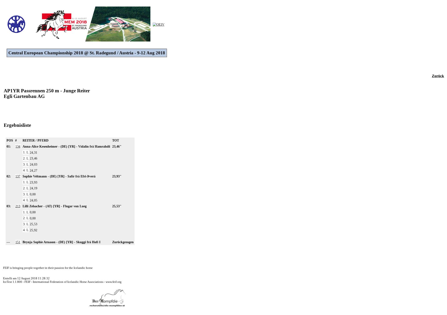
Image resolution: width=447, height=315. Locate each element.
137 (17, 176)
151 (17, 242)
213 (17, 206)
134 (17, 146)
